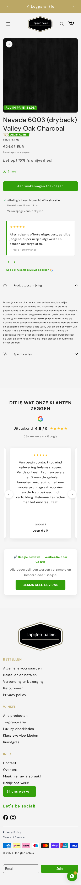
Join (59, 868)
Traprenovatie (14, 722)
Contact (9, 763)
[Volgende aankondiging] (73, 6)
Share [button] (12, 171)
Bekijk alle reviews (40, 585)
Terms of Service (14, 837)
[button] (8, 24)
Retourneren (13, 688)
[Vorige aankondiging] (7, 6)
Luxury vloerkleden (18, 729)
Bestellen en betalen (20, 675)
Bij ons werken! (19, 791)
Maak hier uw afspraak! (22, 776)
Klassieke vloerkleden (20, 735)
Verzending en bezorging (23, 681)
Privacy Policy (12, 832)
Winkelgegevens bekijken (25, 211)
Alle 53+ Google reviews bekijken (27, 270)
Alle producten (15, 715)
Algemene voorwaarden (22, 668)
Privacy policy (14, 695)
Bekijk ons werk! (16, 783)
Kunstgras (11, 742)
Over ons (10, 769)
